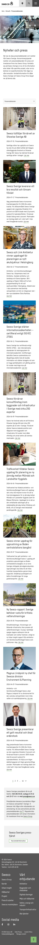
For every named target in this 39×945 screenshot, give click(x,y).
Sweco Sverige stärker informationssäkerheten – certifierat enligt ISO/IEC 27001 (20, 331)
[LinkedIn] (15, 924)
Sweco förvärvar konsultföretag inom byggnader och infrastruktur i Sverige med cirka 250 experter (21, 405)
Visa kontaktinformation (18, 841)
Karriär (4, 884)
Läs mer (26, 155)
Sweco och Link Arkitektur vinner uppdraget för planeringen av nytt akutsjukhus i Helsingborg (20, 257)
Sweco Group (27, 816)
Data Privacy (18, 932)
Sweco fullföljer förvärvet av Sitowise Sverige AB (21, 135)
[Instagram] (9, 924)
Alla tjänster (24, 913)
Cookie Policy (28, 932)
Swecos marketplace (10, 904)
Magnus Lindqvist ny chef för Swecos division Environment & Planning (21, 676)
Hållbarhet (6, 892)
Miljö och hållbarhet (27, 898)
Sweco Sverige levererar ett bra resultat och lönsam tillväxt (20, 189)
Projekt (4, 896)
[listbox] (19, 101)
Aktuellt (8, 11)
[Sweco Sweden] (7, 3)
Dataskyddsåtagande (8, 934)
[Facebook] (3, 924)
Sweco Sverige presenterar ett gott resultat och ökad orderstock (20, 732)
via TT (22, 811)
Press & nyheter (8, 900)
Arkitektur (23, 884)
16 (23, 781)
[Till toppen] (34, 940)
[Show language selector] (22, 3)
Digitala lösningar (26, 894)
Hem (3, 11)
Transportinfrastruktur (28, 909)
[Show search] (29, 3)
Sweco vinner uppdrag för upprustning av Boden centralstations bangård (19, 544)
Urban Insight (7, 888)
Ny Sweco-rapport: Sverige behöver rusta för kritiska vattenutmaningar (20, 613)
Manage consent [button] (21, 934)
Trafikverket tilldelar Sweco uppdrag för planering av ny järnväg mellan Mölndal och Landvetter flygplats (20, 473)
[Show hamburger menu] (35, 3)
